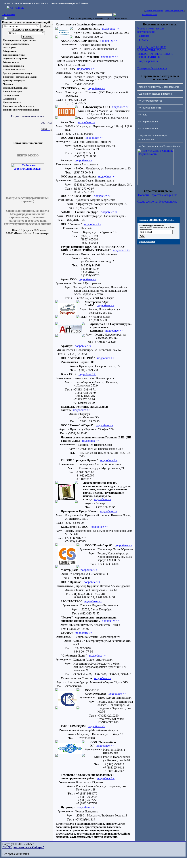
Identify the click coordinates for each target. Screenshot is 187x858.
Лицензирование (148, 61)
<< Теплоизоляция (148, 128)
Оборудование (10, 51)
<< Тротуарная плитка (149, 107)
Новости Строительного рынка (157, 195)
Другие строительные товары (17, 73)
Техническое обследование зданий (20, 77)
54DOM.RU (168, 220)
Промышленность (12, 102)
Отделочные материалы (15, 58)
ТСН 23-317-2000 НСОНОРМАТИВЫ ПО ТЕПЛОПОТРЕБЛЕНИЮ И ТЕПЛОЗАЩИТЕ (155, 52)
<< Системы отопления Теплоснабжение (159, 146)
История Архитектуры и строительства (158, 87)
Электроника (9, 99)
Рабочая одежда (11, 62)
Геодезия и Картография (15, 88)
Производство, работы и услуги (18, 106)
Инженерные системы (13, 55)
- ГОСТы (142, 39)
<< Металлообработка (150, 101)
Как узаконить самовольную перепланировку (152, 137)
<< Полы (142, 114)
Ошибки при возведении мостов (155, 94)
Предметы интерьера (13, 66)
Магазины (8, 84)
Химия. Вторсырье (12, 91)
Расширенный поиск (149, 15)
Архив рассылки (147, 241)
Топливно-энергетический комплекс (21, 110)
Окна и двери (9, 47)
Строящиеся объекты (13, 69)
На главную (8, 15)
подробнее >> (110, 28)
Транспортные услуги (14, 80)
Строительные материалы (16, 44)
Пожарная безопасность (152, 68)
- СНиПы (143, 35)
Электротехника (11, 95)
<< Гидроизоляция (148, 121)
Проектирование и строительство (19, 40)
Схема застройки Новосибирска (157, 201)
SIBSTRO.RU (155, 220)
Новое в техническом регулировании (150, 30)
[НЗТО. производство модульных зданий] (5, 18)
